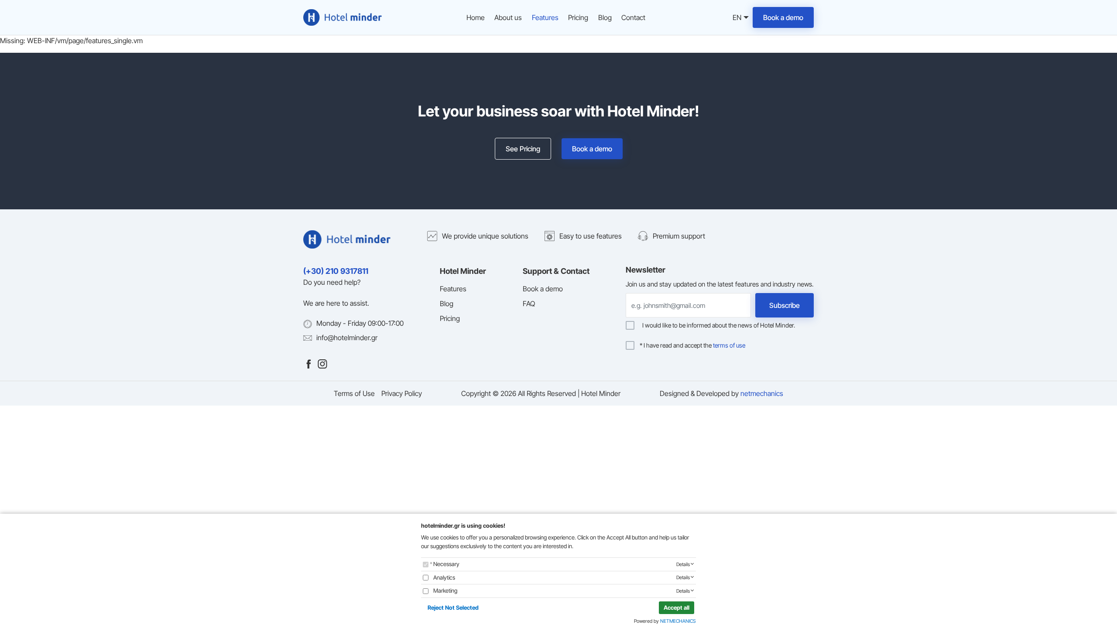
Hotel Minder (463, 271)
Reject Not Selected (453, 607)
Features (545, 17)
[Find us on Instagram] (322, 363)
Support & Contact (556, 271)
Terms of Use (354, 393)
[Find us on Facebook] (308, 363)
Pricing (578, 17)
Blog (605, 17)
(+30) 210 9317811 (335, 271)
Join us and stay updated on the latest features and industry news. (720, 284)
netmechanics (761, 393)
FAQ (529, 303)
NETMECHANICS (678, 621)
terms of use (729, 345)
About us (508, 17)
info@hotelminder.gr (346, 337)
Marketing (445, 590)
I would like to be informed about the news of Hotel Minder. (717, 325)
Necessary (446, 563)
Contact (633, 17)
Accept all (676, 607)
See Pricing (523, 148)
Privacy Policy (401, 393)
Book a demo (783, 17)
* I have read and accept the (692, 345)
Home (475, 17)
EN (735, 18)
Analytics (444, 577)
